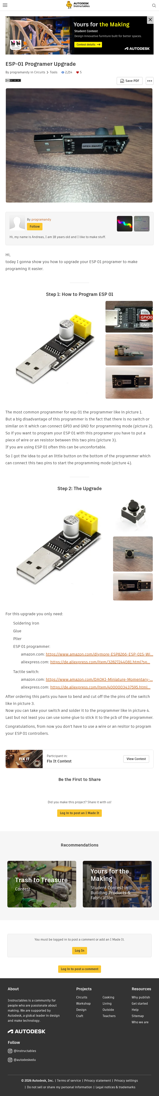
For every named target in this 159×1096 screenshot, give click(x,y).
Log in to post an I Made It (79, 813)
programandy (20, 72)
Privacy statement (97, 1080)
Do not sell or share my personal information (59, 1087)
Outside (108, 1010)
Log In (79, 950)
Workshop (83, 1003)
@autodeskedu (25, 1060)
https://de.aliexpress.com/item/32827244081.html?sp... (100, 662)
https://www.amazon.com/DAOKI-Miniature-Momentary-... (99, 679)
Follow (35, 226)
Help (135, 1010)
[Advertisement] (79, 35)
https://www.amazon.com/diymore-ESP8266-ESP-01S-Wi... (99, 654)
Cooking (108, 997)
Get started (140, 1003)
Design (81, 1010)
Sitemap (138, 1016)
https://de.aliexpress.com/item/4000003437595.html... (100, 687)
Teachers (109, 1016)
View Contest (136, 759)
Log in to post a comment (79, 969)
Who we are (140, 1022)
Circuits (39, 72)
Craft (79, 1016)
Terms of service (69, 1080)
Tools (53, 72)
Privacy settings (126, 1080)
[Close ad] (150, 20)
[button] (5, 5)
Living (107, 1003)
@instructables (25, 1051)
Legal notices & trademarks (116, 1087)
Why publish (141, 997)
